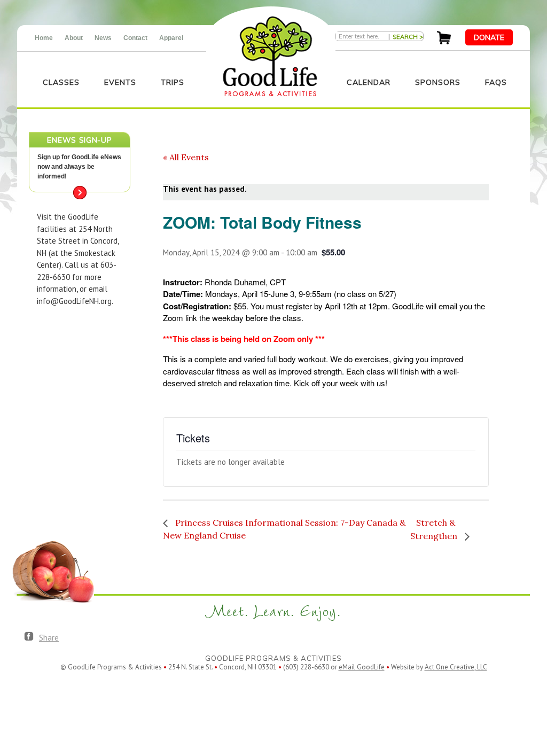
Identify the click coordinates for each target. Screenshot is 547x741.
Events (120, 82)
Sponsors (437, 82)
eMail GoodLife (362, 667)
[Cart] (444, 41)
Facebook (29, 637)
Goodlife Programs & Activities (270, 56)
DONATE (489, 37)
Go (80, 192)
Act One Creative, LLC (456, 667)
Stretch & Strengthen (434, 529)
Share (49, 637)
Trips (172, 82)
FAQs (496, 82)
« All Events (186, 157)
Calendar (368, 82)
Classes (61, 82)
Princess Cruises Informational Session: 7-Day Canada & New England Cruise (284, 529)
